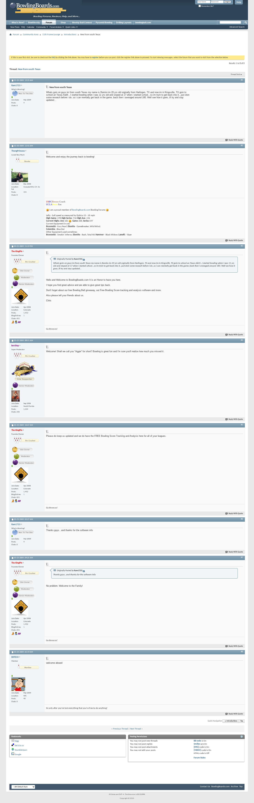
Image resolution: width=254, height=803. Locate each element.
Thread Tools (235, 74)
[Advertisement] (127, 44)
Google (18, 754)
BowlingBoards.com (81, 210)
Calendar (30, 27)
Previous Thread (120, 729)
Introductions (70, 34)
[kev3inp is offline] (15, 396)
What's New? (18, 22)
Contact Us (205, 786)
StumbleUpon (21, 750)
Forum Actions (56, 27)
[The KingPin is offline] (19, 297)
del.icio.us (19, 745)
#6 (242, 519)
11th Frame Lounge (51, 34)
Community (41, 27)
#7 (242, 557)
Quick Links (70, 27)
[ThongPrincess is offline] (19, 176)
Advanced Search (236, 27)
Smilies (197, 744)
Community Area (30, 34)
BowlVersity (34, 22)
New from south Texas (29, 69)
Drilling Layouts (123, 22)
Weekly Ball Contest (82, 22)
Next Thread (135, 729)
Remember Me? (207, 6)
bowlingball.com (143, 22)
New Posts (15, 27)
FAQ (23, 27)
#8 (242, 652)
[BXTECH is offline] (18, 684)
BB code (197, 741)
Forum (49, 22)
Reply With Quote (236, 140)
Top (241, 721)
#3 (242, 246)
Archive (234, 786)
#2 (242, 146)
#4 (242, 340)
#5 (242, 425)
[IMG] (196, 747)
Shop (63, 22)
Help (239, 2)
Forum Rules (199, 758)
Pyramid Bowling (104, 22)
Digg (17, 741)
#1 (242, 80)
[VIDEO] (197, 750)
